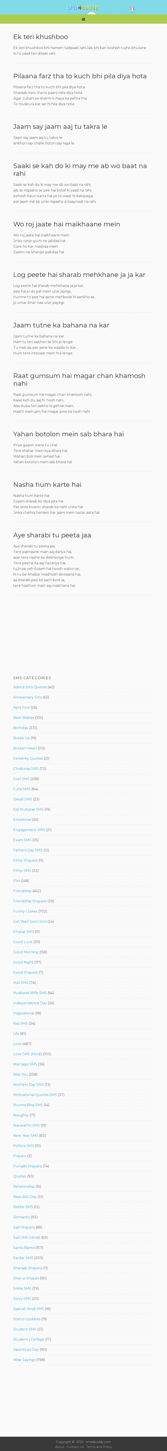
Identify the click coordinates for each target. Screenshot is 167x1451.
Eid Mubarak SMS (28, 809)
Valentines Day (26, 1350)
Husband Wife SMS (30, 993)
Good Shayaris (25, 972)
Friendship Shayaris (30, 901)
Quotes (19, 1176)
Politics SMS (23, 1146)
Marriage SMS (25, 1064)
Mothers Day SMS (28, 1085)
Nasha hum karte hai (47, 485)
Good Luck (22, 942)
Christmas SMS (26, 769)
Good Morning (25, 952)
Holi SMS (20, 983)
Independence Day (30, 1003)
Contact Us (75, 1447)
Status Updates (26, 1319)
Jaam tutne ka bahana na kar (61, 325)
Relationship (24, 1186)
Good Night (23, 962)
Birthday (20, 728)
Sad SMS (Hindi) (26, 1237)
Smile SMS (22, 1288)
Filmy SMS (22, 871)
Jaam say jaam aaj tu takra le (60, 127)
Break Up (21, 738)
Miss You (20, 1074)
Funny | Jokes (25, 911)
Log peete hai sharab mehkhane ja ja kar (79, 275)
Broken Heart (25, 748)
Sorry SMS (22, 1299)
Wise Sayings (24, 1360)
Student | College (28, 1339)
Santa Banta (24, 1248)
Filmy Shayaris (25, 860)
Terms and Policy (99, 1447)
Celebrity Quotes (28, 758)
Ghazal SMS (23, 932)
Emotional (22, 820)
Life (16, 1034)
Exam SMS (22, 840)
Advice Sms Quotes (30, 687)
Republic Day (25, 1197)
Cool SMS (21, 779)
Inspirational (23, 1013)
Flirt (16, 881)
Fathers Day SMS (28, 850)
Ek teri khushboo (40, 37)
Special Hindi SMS (28, 1309)
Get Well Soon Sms (30, 921)
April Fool (21, 707)
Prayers (19, 1156)
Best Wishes (23, 718)
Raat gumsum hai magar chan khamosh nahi (79, 380)
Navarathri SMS (26, 1125)
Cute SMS (21, 789)
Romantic (21, 1217)
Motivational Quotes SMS (35, 1095)
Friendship (22, 891)
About (59, 1447)
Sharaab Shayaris (27, 1268)
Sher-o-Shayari (26, 1278)
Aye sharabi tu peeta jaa (52, 535)
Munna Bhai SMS (28, 1105)
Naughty (21, 1115)
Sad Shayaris (24, 1227)
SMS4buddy (83, 8)
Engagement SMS (29, 830)
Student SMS (25, 1329)
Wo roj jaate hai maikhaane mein (66, 224)
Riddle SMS (23, 1207)
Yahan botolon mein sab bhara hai (68, 434)
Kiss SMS (20, 1023)
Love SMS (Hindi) (27, 1054)
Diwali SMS (22, 799)
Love (17, 1044)
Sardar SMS (23, 1258)
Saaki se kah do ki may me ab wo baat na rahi (80, 170)
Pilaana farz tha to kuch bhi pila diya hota (80, 76)
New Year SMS (25, 1136)
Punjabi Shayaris (27, 1166)
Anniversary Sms (27, 697)
